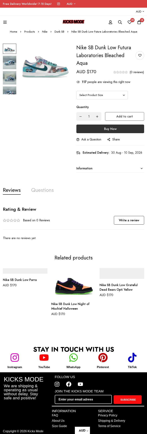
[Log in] (110, 22)
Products (29, 32)
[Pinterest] (103, 357)
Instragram (14, 367)
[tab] (12, 190)
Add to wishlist (140, 55)
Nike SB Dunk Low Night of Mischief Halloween (70, 306)
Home (13, 32)
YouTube (44, 367)
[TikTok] (132, 357)
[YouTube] (44, 357)
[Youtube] (80, 384)
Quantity (82, 107)
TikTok (132, 367)
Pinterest (103, 367)
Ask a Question (91, 139)
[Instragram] (15, 357)
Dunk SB (59, 32)
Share (116, 139)
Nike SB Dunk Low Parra (20, 280)
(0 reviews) (137, 72)
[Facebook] (68, 384)
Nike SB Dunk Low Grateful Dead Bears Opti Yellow (119, 287)
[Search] (120, 22)
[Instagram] (58, 4)
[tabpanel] (73, 223)
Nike (44, 32)
